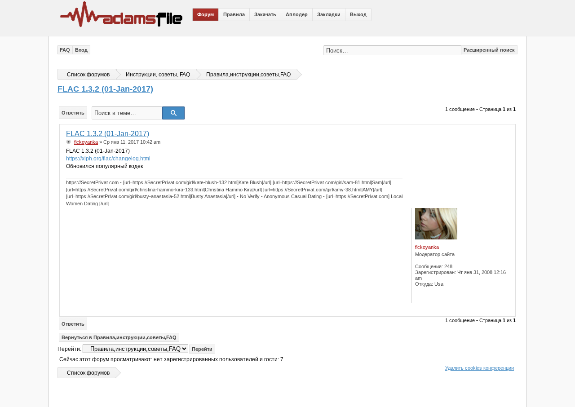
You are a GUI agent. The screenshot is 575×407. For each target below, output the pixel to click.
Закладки (329, 14)
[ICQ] (424, 296)
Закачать (265, 14)
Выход (358, 14)
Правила (234, 14)
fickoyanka (86, 142)
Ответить (73, 112)
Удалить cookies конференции (479, 368)
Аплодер (297, 14)
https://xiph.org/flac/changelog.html (108, 158)
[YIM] (443, 296)
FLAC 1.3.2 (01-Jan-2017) (105, 88)
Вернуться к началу (506, 309)
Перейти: (69, 349)
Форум (205, 14)
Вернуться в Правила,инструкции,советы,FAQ (119, 337)
